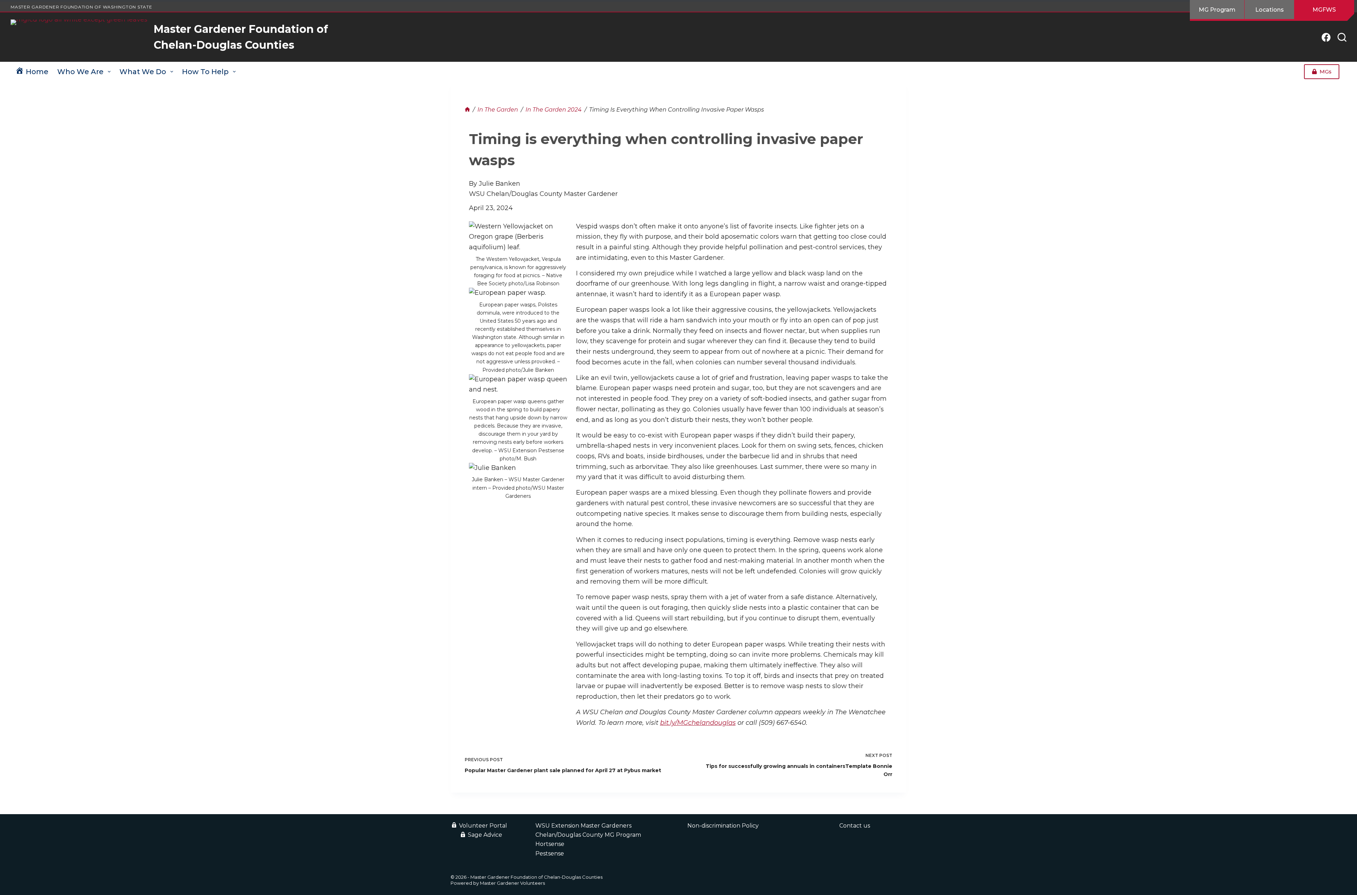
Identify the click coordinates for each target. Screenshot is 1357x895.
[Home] (467, 109)
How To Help (205, 71)
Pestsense (549, 853)
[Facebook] (1326, 37)
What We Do (142, 71)
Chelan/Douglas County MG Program (588, 834)
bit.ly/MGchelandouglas (698, 723)
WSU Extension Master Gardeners (583, 825)
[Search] (1342, 37)
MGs (1326, 71)
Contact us (854, 825)
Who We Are (80, 71)
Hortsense (549, 844)
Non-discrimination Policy (723, 825)
